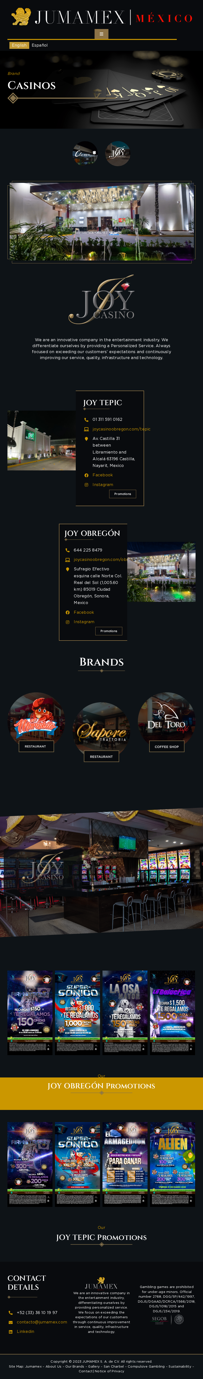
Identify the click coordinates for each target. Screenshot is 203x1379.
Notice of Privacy (109, 1371)
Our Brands (74, 1366)
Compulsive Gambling (146, 1366)
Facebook (103, 475)
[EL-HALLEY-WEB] (125, 1013)
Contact (86, 1371)
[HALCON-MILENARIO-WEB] (29, 1013)
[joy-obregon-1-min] (161, 572)
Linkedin (25, 1332)
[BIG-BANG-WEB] (29, 1164)
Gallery (94, 1366)
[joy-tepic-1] (41, 440)
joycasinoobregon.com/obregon (106, 560)
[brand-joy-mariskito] (36, 722)
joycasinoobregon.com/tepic (122, 429)
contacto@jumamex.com (42, 1322)
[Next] (72, 441)
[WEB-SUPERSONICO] (125, 1164)
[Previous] (11, 441)
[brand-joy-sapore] (101, 732)
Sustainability (180, 1366)
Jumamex (33, 1366)
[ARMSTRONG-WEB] (77, 1164)
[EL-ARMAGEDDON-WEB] (172, 1013)
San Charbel (114, 1366)
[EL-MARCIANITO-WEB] (77, 1013)
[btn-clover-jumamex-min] (85, 143)
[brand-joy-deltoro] (167, 722)
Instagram (103, 485)
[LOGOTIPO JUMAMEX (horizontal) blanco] (101, 7)
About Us (54, 1366)
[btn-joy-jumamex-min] (117, 143)
